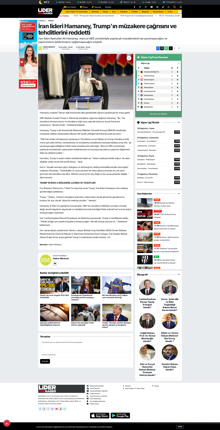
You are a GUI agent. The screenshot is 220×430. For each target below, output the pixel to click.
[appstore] (100, 415)
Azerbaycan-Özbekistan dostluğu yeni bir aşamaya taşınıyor (82, 297)
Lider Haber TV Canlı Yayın (77, 12)
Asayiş (157, 199)
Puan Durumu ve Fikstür (98, 396)
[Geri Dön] (6, 423)
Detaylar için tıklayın (158, 114)
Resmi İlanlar (158, 12)
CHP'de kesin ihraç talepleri (165, 215)
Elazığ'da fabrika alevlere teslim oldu (164, 204)
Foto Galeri (71, 7)
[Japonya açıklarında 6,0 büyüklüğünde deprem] (54, 312)
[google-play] (120, 415)
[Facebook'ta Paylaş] (158, 48)
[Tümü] (179, 194)
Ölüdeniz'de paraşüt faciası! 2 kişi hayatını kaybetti (166, 250)
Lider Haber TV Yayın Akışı (134, 388)
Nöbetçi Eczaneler (97, 386)
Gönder (45, 361)
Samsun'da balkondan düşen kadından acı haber (166, 227)
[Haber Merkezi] (45, 260)
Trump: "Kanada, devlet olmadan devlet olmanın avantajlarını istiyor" (116, 325)
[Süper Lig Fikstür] (179, 123)
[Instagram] (48, 409)
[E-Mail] (55, 264)
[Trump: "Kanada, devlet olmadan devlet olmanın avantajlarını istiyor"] (116, 312)
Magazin (145, 12)
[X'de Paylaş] (162, 48)
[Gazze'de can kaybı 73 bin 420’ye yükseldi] (85, 312)
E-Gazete (172, 12)
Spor (114, 12)
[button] (179, 11)
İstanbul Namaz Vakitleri (99, 391)
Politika (134, 12)
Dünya (105, 12)
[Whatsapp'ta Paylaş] (166, 48)
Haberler (41, 21)
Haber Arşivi (94, 404)
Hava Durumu (95, 388)
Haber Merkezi (61, 258)
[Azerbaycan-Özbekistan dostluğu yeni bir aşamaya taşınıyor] (85, 285)
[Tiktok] (61, 409)
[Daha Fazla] (171, 48)
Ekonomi (95, 12)
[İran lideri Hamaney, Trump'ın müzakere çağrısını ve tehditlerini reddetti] (85, 82)
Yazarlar (97, 7)
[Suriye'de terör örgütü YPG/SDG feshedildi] (54, 285)
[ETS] (28, 54)
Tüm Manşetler (95, 399)
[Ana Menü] (180, 7)
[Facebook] (40, 409)
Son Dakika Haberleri (97, 401)
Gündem (123, 12)
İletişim (108, 7)
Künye (156, 386)
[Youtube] (56, 409)
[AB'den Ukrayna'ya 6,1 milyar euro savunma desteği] (116, 285)
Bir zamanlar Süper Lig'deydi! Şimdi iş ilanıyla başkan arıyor (164, 262)
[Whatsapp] (65, 409)
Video (85, 7)
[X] (44, 409)
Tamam (180, 426)
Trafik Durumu (95, 393)
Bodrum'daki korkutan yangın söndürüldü (166, 238)
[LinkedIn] (52, 409)
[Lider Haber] (45, 11)
